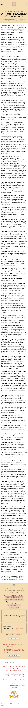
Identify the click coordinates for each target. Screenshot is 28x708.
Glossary (21, 674)
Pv (13, 668)
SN (10, 666)
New (5, 676)
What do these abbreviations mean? (14, 670)
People (11, 674)
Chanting (21, 676)
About (4, 679)
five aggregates (9, 597)
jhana (6, 599)
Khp (16, 666)
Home (17, 679)
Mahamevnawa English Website (12, 685)
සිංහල (23, 685)
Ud (22, 666)
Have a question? (14, 638)
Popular (10, 676)
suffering (21, 599)
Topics (6, 674)
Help (8, 679)
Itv (24, 666)
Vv (10, 668)
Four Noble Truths (18, 597)
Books (12, 679)
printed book (18, 634)
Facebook (14, 687)
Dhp (19, 666)
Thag (16, 668)
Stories (15, 676)
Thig (20, 668)
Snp (7, 668)
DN (4, 666)
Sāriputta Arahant (14, 607)
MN (7, 666)
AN (13, 666)
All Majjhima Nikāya (14, 655)
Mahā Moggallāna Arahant (14, 605)
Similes (16, 674)
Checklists (23, 679)
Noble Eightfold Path (13, 599)
